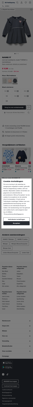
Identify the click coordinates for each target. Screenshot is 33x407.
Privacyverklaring (8, 214)
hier (4, 212)
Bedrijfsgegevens (19, 214)
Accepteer (16, 223)
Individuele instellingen (16, 219)
